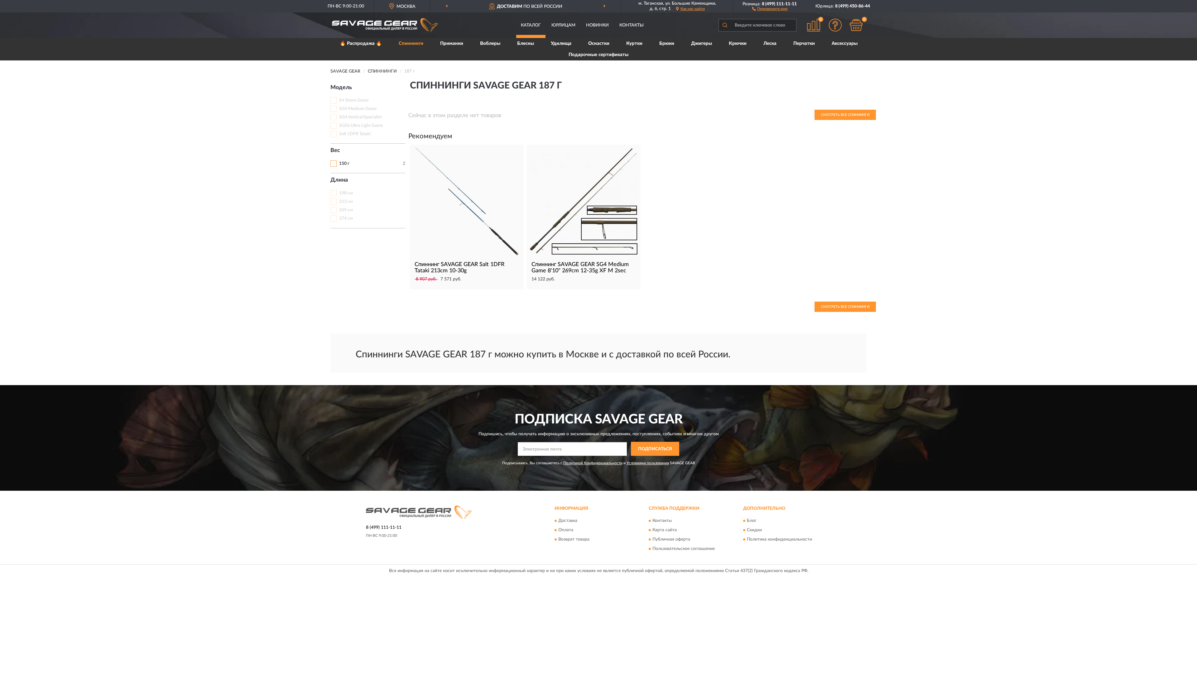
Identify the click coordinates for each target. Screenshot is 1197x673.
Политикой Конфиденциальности (593, 463)
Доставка (567, 520)
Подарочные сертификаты (598, 54)
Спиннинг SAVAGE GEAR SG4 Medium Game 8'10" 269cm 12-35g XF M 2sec (580, 268)
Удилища (561, 43)
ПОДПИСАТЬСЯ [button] (655, 449)
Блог (752, 520)
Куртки (634, 43)
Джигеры (701, 43)
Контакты (631, 25)
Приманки (451, 43)
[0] (856, 25)
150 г (344, 163)
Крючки (738, 43)
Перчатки (804, 43)
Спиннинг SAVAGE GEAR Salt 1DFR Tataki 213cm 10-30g (459, 268)
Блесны (525, 43)
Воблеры (490, 43)
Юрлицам (563, 25)
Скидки (754, 530)
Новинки (597, 25)
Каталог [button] (531, 25)
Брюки (666, 43)
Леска (769, 43)
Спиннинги (411, 43)
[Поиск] (725, 25)
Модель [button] (341, 87)
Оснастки (598, 43)
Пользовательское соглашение (683, 549)
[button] (769, 8)
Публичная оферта (671, 539)
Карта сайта (664, 530)
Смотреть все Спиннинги (845, 115)
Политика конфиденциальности (779, 539)
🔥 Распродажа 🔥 (361, 43)
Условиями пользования (648, 463)
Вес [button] (335, 150)
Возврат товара (573, 539)
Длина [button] (339, 180)
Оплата (565, 530)
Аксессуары (845, 43)
